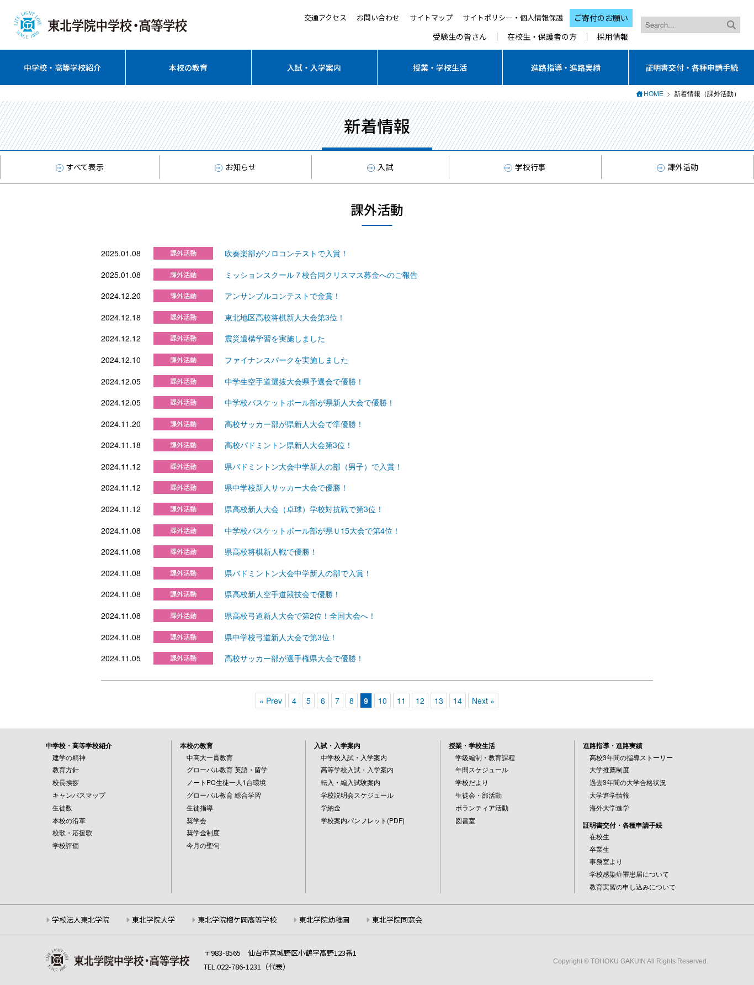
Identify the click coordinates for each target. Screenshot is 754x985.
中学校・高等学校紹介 (62, 67)
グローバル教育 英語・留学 (227, 769)
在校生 (599, 836)
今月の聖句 (203, 845)
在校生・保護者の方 (542, 37)
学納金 (331, 807)
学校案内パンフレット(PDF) (363, 820)
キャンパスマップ (78, 794)
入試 (385, 166)
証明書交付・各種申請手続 (691, 67)
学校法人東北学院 (80, 919)
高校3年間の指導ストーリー (631, 757)
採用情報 (612, 37)
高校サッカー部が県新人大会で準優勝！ (294, 423)
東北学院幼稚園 (324, 919)
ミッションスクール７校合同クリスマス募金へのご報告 (321, 274)
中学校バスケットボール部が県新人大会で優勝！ (310, 402)
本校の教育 (188, 67)
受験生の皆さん (460, 37)
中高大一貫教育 (210, 757)
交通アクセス (325, 17)
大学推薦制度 (609, 769)
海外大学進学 (609, 807)
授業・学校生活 (440, 67)
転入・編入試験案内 (350, 782)
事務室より (606, 861)
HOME (653, 93)
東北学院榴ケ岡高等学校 (237, 919)
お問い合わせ (378, 17)
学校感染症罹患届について (629, 873)
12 (420, 700)
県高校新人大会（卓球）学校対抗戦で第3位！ (304, 508)
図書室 (465, 820)
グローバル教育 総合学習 (224, 794)
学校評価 (65, 845)
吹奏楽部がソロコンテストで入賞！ (286, 253)
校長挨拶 (65, 782)
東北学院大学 (153, 919)
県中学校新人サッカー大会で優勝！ (286, 487)
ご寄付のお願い (601, 17)
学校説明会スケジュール (357, 794)
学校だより (471, 782)
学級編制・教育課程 (485, 757)
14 (457, 700)
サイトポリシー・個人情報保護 (513, 17)
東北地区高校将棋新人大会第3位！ (285, 317)
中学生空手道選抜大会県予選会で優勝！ (294, 381)
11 (401, 700)
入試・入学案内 (314, 67)
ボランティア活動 (481, 807)
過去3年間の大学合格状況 (628, 782)
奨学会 (196, 820)
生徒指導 (200, 807)
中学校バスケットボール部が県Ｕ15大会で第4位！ (312, 530)
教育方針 (65, 769)
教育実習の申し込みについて (633, 886)
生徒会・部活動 (478, 794)
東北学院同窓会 (397, 919)
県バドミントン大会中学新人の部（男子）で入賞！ (313, 466)
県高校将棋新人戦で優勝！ (271, 551)
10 (382, 700)
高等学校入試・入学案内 (357, 769)
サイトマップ (431, 17)
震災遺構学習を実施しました (275, 338)
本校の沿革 (69, 820)
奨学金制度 (203, 832)
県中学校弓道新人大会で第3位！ (281, 636)
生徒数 (62, 807)
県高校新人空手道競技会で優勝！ (283, 593)
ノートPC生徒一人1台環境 (226, 782)
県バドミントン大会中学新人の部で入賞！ (298, 572)
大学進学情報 (609, 794)
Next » (483, 700)
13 (438, 700)
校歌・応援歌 (72, 832)
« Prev (270, 700)
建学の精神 (69, 757)
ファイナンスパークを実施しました (286, 359)
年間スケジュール (481, 769)
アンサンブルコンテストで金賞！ (283, 295)
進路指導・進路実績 (566, 67)
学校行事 (530, 166)
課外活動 (682, 166)
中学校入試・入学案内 (354, 757)
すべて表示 (85, 166)
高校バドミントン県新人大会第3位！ (289, 444)
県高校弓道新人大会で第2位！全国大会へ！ (300, 615)
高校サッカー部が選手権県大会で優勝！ (294, 657)
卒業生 (599, 849)
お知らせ (240, 166)
